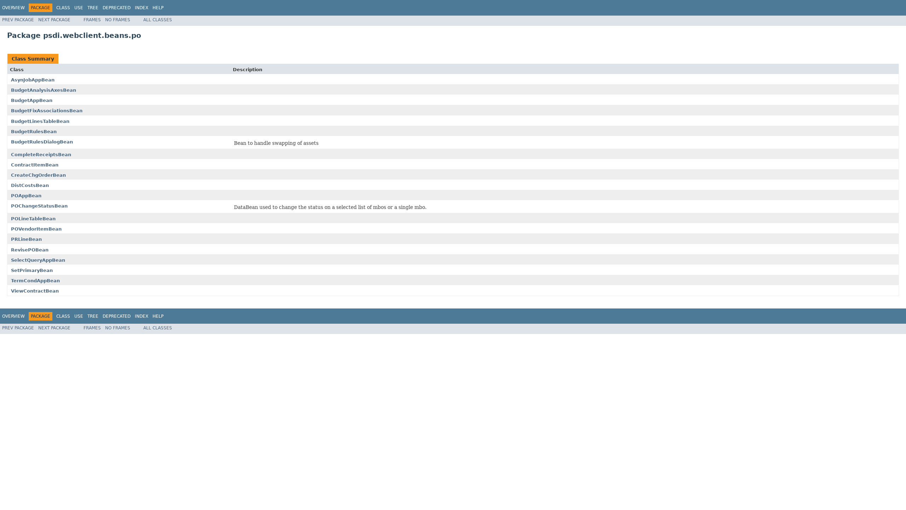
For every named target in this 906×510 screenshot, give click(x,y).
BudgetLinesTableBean (40, 121)
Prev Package (18, 19)
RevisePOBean (29, 250)
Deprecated (117, 7)
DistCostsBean (30, 185)
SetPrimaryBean (32, 270)
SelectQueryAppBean (38, 260)
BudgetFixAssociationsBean (46, 110)
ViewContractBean (35, 291)
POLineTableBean (33, 218)
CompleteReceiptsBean (41, 154)
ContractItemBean (34, 165)
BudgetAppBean (31, 100)
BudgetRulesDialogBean (42, 141)
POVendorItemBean (36, 229)
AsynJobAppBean (33, 80)
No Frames (117, 19)
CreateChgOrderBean (38, 175)
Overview (13, 7)
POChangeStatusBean (39, 206)
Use (78, 7)
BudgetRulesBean (34, 131)
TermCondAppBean (35, 280)
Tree (92, 7)
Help (158, 7)
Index (141, 7)
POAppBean (26, 195)
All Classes (157, 19)
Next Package (54, 19)
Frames (92, 19)
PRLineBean (26, 239)
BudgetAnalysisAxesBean (43, 90)
